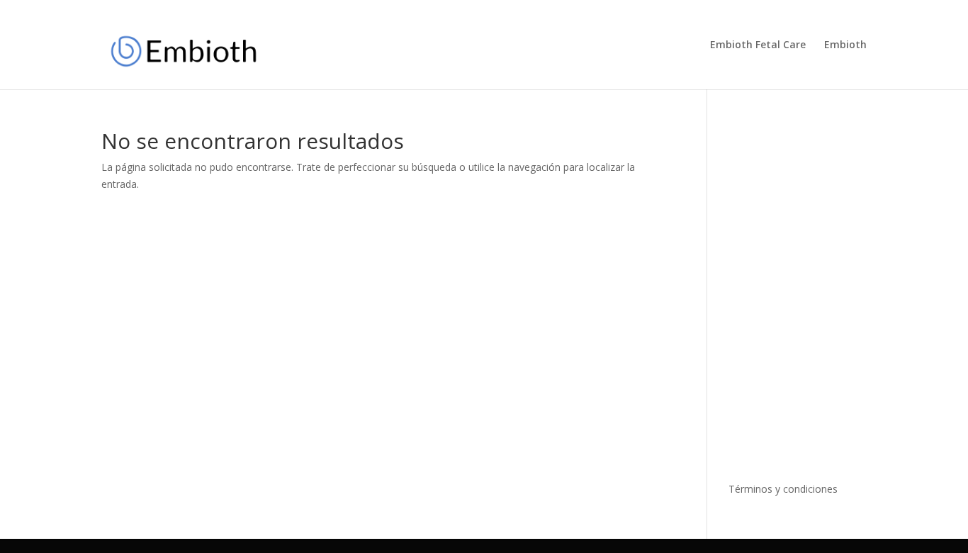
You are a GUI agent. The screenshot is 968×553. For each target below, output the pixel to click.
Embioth (845, 45)
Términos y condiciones (783, 489)
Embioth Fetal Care (758, 45)
